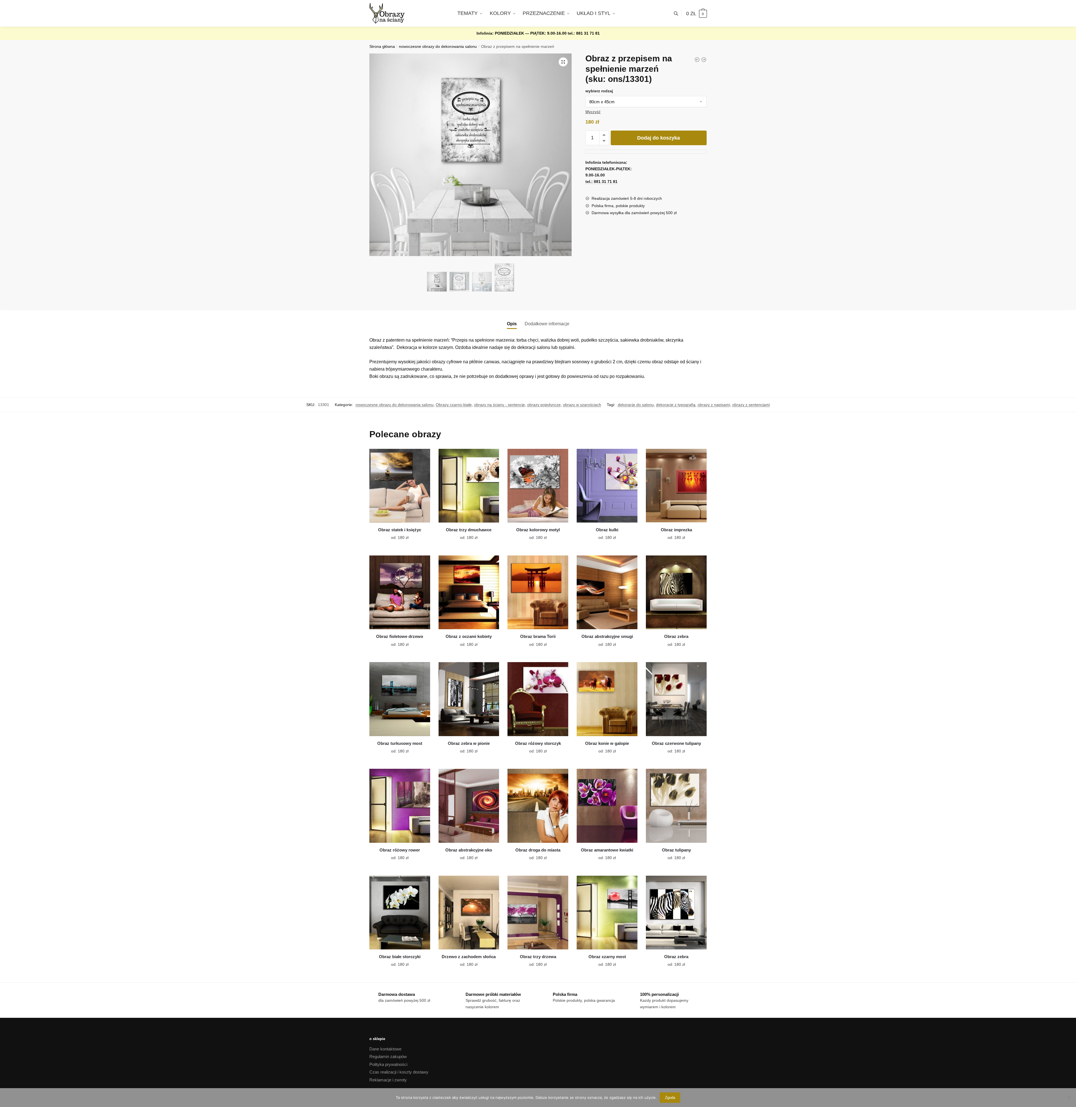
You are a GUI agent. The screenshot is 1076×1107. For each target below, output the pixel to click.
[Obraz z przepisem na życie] (704, 59)
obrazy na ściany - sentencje (499, 404)
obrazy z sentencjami (751, 404)
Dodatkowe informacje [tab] (547, 323)
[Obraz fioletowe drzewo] (399, 592)
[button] (563, 61)
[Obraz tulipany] (676, 805)
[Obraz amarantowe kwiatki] (607, 805)
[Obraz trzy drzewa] (537, 912)
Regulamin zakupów (388, 1056)
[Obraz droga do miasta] (537, 805)
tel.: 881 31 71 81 (584, 33)
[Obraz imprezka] (676, 486)
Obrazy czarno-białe (454, 404)
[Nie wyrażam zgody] (1069, 1097)
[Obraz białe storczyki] (399, 912)
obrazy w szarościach (582, 404)
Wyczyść (593, 112)
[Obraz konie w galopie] (607, 699)
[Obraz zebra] (676, 592)
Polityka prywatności (388, 1064)
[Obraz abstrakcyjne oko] (469, 805)
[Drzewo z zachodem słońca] (469, 912)
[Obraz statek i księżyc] (399, 486)
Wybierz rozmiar (395, 534)
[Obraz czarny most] (607, 912)
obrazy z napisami (714, 404)
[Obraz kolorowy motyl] (537, 486)
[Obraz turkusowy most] (399, 699)
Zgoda (670, 1097)
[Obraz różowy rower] (399, 805)
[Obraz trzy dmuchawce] (469, 486)
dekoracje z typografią (675, 404)
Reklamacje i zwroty (388, 1079)
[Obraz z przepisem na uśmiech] (697, 59)
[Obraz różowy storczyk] (537, 699)
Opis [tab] (512, 323)
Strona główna (382, 46)
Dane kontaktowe (385, 1049)
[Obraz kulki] (607, 486)
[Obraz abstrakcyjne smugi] (607, 592)
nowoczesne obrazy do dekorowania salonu (438, 46)
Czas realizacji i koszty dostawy (398, 1072)
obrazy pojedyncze (544, 404)
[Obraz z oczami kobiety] (469, 592)
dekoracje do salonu (636, 404)
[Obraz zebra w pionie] (469, 699)
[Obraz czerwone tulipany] (676, 699)
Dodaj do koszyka (658, 138)
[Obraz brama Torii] (537, 592)
